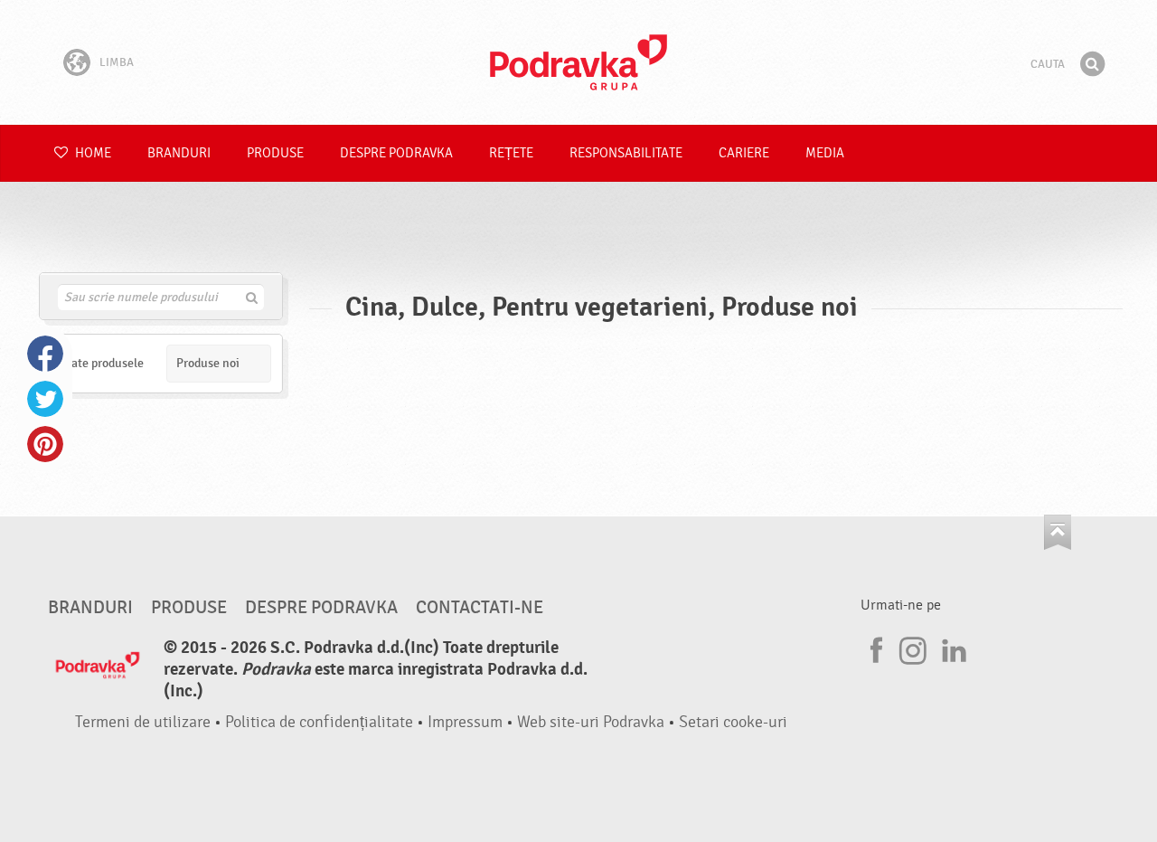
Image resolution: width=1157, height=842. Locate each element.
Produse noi (208, 363)
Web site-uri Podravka (590, 722)
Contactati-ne (479, 608)
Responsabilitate (625, 153)
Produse (275, 153)
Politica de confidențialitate (319, 722)
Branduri (179, 153)
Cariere (744, 153)
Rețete (511, 153)
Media (824, 153)
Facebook (45, 354)
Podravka (578, 62)
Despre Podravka (396, 153)
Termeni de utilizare (143, 722)
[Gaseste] (1091, 64)
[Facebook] (874, 648)
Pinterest (45, 444)
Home (91, 153)
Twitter (45, 399)
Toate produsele (102, 363)
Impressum (465, 722)
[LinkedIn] (951, 648)
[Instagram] (913, 648)
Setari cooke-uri (733, 722)
